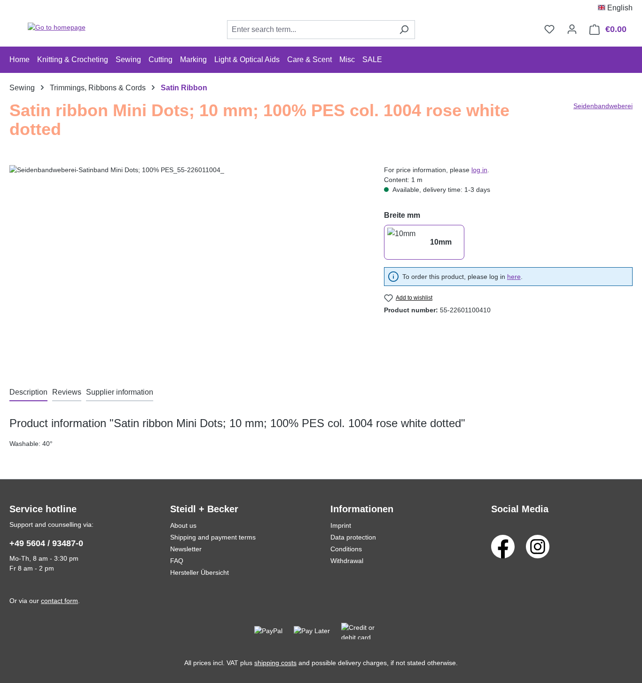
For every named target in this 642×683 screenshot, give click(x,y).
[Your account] (572, 29)
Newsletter (186, 549)
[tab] (28, 392)
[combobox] (310, 29)
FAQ (176, 560)
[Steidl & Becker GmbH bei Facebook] (503, 546)
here (514, 276)
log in (479, 170)
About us (183, 525)
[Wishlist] (549, 29)
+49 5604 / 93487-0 (46, 543)
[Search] (404, 29)
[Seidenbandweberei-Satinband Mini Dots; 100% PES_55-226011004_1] (187, 266)
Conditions (346, 549)
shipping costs (275, 663)
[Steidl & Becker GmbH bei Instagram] (537, 546)
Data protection (353, 537)
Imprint (340, 525)
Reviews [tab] (66, 392)
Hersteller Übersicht (199, 572)
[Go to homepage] (56, 28)
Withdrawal (346, 560)
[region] (187, 266)
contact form (59, 600)
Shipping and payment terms (213, 537)
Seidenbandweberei (603, 106)
